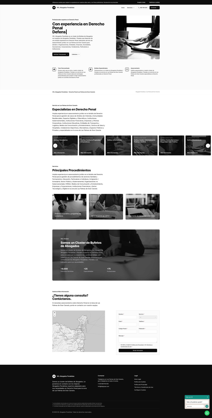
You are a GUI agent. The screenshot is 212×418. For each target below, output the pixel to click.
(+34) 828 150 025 (103, 384)
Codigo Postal (123, 328)
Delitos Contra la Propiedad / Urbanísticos (91, 141)
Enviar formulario (138, 350)
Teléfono (142, 321)
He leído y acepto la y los (137, 345)
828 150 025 (143, 7)
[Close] (207, 397)
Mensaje (121, 335)
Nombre (121, 314)
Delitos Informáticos (114, 140)
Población (142, 328)
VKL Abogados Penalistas (65, 7)
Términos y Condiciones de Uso (143, 387)
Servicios (129, 7)
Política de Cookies (140, 382)
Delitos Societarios (61, 140)
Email (121, 321)
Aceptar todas (141, 2)
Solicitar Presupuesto (60, 54)
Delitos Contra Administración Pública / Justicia (144, 141)
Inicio (123, 7)
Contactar (154, 7)
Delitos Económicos (194, 140)
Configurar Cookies (140, 390)
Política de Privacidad (138, 344)
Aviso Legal (137, 379)
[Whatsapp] (207, 413)
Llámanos (74, 54)
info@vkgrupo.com (103, 386)
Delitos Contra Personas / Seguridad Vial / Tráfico (169, 141)
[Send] (206, 406)
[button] (208, 146)
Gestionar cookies (154, 2)
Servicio (141, 314)
